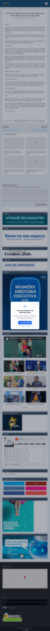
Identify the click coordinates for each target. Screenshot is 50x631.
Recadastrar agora (25, 322)
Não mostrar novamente (25, 326)
